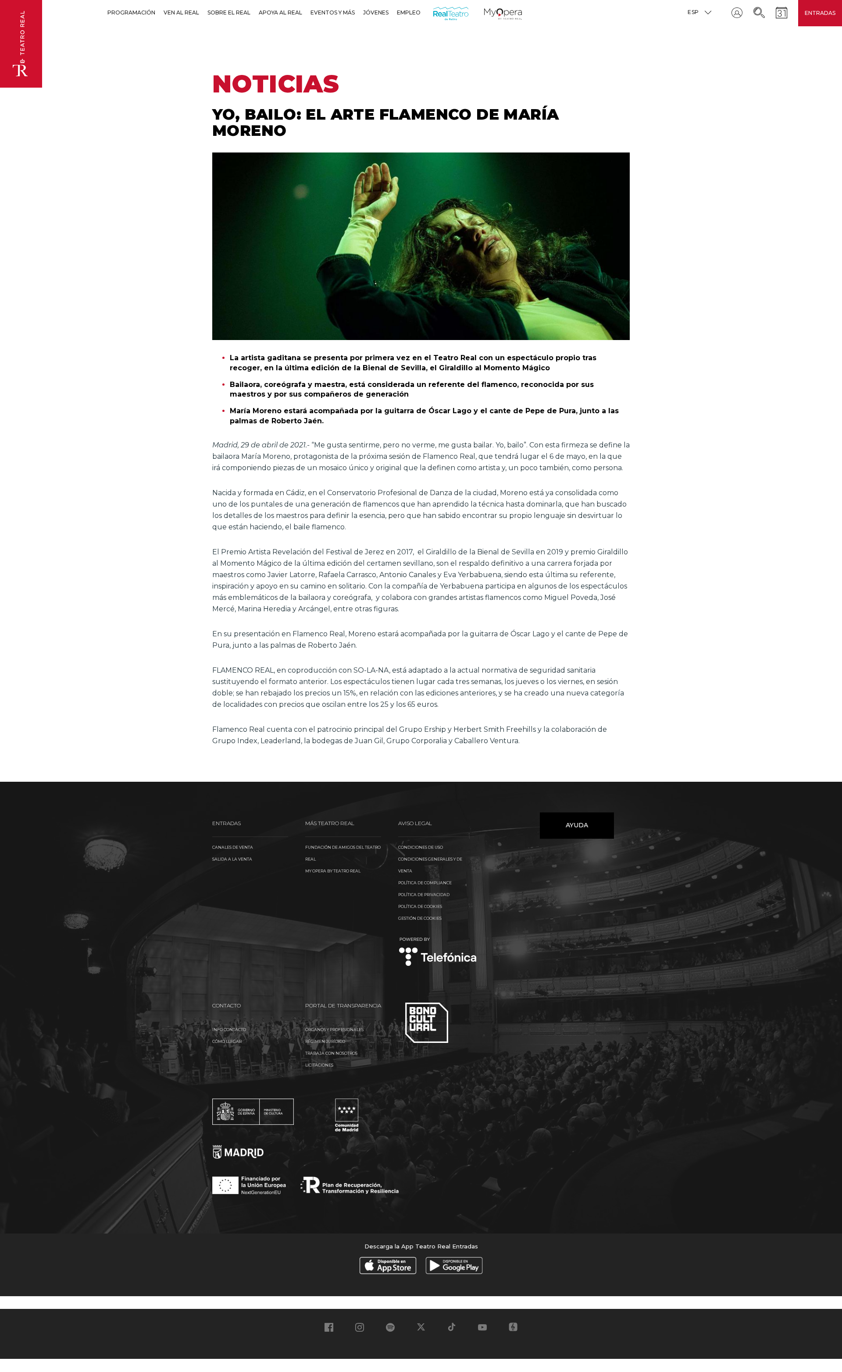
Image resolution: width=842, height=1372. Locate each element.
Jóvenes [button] (376, 12)
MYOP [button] (489, 12)
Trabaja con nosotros (331, 1053)
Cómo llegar (227, 1041)
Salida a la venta (232, 859)
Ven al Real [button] (181, 12)
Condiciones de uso (420, 847)
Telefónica (438, 952)
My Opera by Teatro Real (332, 871)
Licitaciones (319, 1065)
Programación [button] (131, 12)
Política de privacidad (424, 894)
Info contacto (229, 1029)
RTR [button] (435, 12)
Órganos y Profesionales (334, 1029)
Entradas (820, 13)
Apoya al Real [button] (280, 12)
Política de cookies (420, 906)
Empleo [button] (409, 12)
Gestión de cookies (420, 918)
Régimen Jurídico (325, 1041)
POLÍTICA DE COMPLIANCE (425, 882)
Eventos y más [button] (332, 12)
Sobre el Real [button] (228, 12)
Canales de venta (232, 847)
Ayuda (577, 825)
